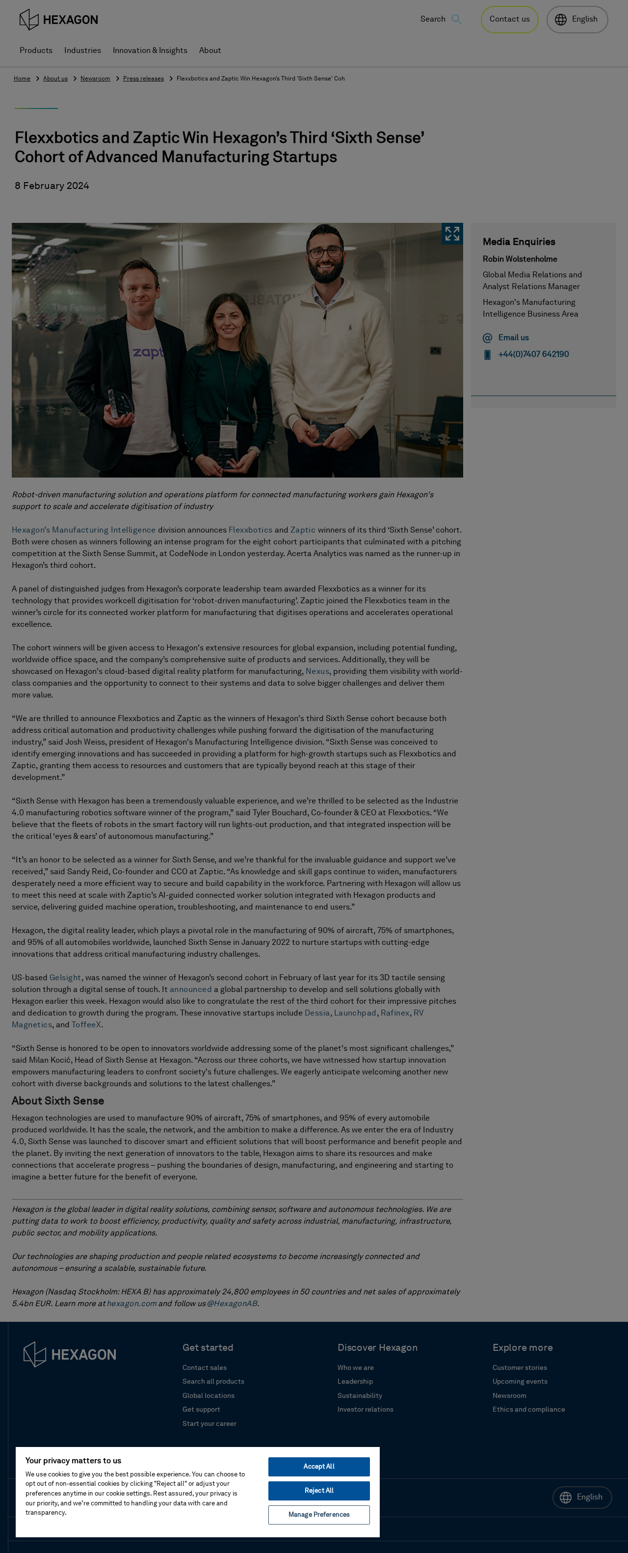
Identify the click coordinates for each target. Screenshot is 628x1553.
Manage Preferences (319, 1515)
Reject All (319, 1491)
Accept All (319, 1467)
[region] (198, 1491)
